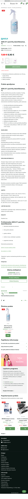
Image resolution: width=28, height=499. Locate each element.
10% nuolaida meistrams (6, 478)
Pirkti (8, 335)
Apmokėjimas (4, 458)
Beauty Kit (4, 447)
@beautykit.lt (5, 449)
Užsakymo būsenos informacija (8, 468)
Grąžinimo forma (4, 485)
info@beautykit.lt (6, 442)
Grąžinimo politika (5, 466)
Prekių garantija (4, 484)
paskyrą (11, 381)
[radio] (3, 61)
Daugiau (3, 433)
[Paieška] (4, 3)
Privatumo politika (5, 464)
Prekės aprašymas (8, 84)
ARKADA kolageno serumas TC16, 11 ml (8, 419)
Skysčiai (9, 7)
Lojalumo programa (5, 476)
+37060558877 (6, 440)
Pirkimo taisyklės (4, 462)
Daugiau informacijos (8, 390)
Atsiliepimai (3, 460)
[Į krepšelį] (10, 428)
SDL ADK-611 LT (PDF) (6, 251)
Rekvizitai (3, 474)
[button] (4, 66)
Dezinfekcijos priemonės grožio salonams (10, 265)
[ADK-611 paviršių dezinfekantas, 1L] (8, 315)
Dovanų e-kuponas (5, 480)
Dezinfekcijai (4, 7)
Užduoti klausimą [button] (14, 281)
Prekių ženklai (4, 482)
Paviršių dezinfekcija (16, 7)
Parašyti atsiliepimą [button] (14, 277)
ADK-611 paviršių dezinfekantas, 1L (8, 326)
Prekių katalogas (2, 3)
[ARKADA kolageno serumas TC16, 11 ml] (8, 408)
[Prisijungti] (23, 3)
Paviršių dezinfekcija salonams (19, 267)
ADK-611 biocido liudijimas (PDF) (8, 247)
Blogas (2, 455)
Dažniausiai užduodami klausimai (8, 470)
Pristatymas (3, 457)
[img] (4, 290)
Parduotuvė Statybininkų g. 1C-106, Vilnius (10, 487)
